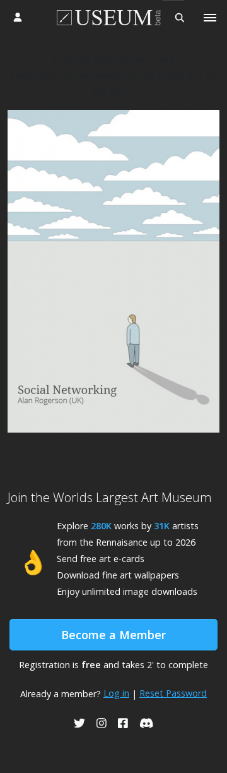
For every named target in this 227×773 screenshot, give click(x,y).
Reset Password (173, 693)
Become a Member (113, 634)
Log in (116, 693)
